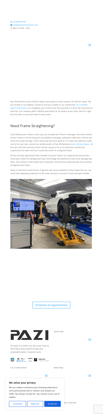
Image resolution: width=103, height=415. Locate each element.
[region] (34, 394)
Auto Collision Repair (80, 144)
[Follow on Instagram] (12, 13)
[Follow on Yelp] (18, 13)
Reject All (35, 404)
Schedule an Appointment (51, 305)
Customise (17, 404)
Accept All (52, 404)
